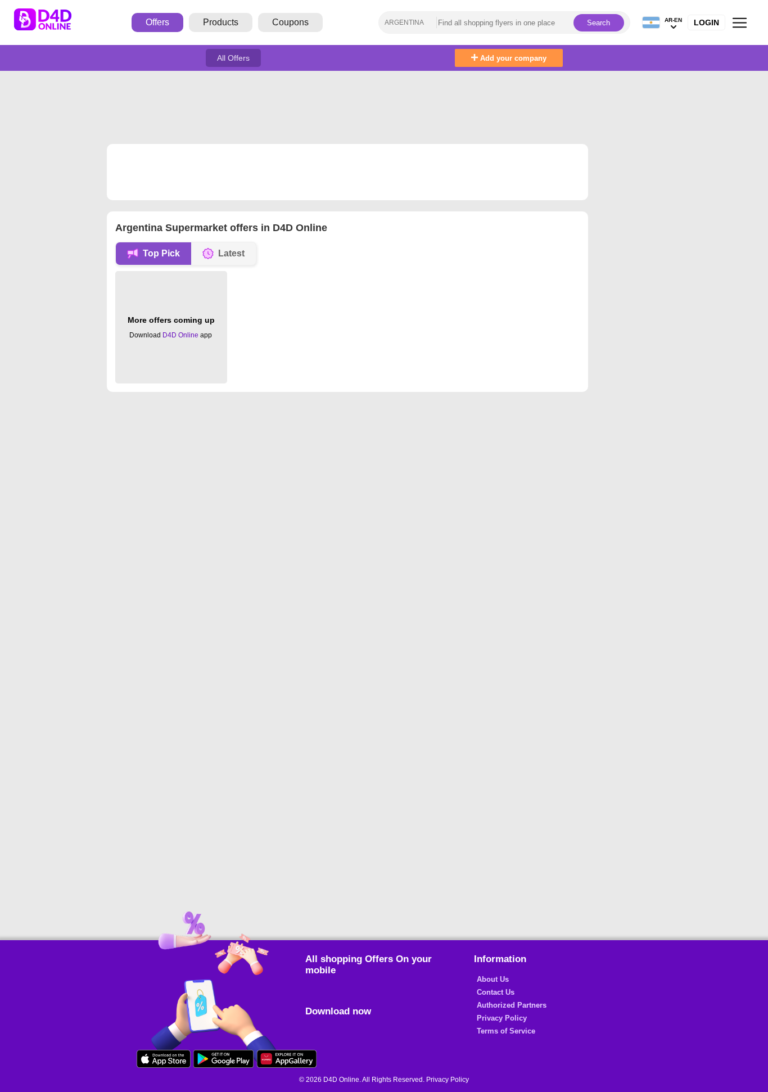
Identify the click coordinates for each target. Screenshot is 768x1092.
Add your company (512, 58)
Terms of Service (506, 1031)
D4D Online (180, 335)
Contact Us (495, 992)
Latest (231, 253)
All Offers (233, 57)
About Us (493, 979)
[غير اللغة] (651, 22)
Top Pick (161, 253)
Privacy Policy (502, 1018)
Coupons (290, 22)
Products (220, 22)
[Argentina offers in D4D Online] (51, 22)
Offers (157, 22)
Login (706, 22)
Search (598, 23)
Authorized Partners (511, 1005)
